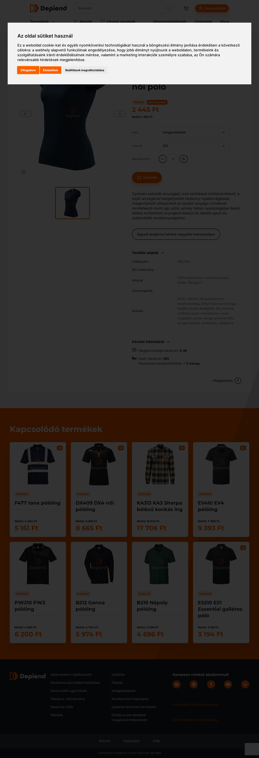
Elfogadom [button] (28, 70)
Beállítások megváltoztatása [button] (84, 70)
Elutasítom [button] (50, 70)
